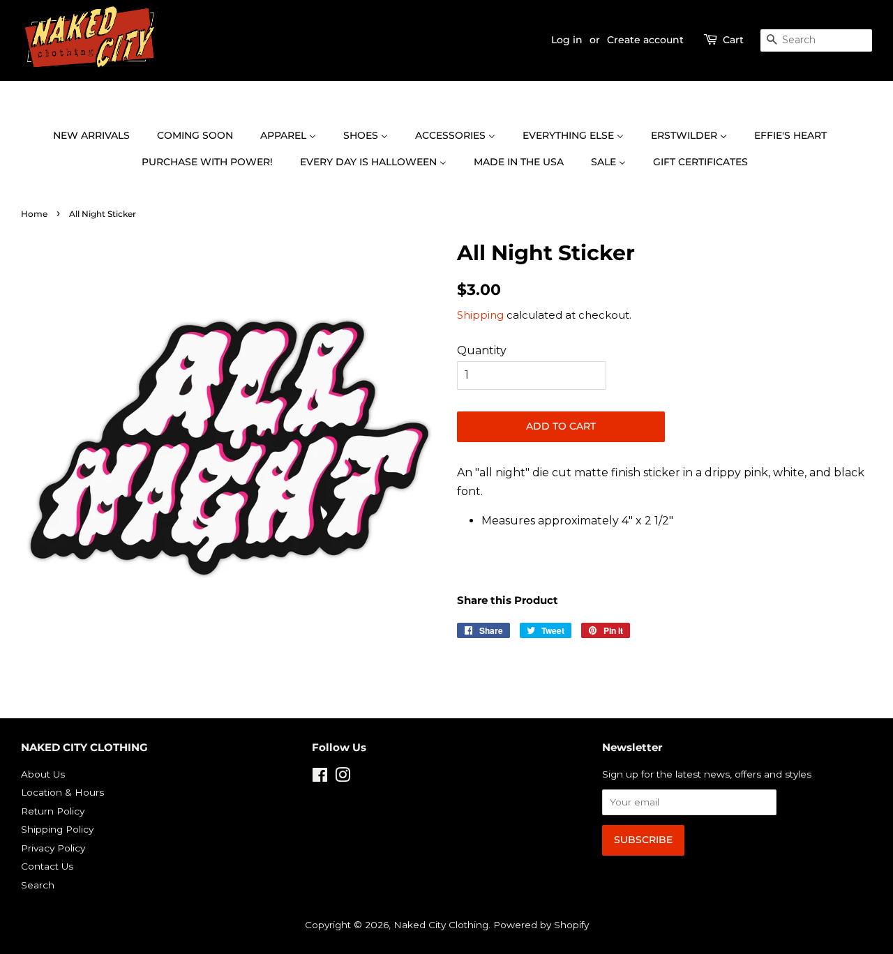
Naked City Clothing (440, 924)
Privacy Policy (53, 848)
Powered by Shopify (541, 924)
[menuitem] (98, 136)
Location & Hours (62, 792)
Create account (645, 39)
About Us (43, 774)
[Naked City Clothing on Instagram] (342, 777)
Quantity (481, 350)
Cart (733, 39)
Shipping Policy (57, 829)
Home (34, 214)
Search (37, 885)
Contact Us (47, 866)
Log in (567, 39)
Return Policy (52, 811)
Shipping (480, 314)
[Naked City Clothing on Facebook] (320, 777)
